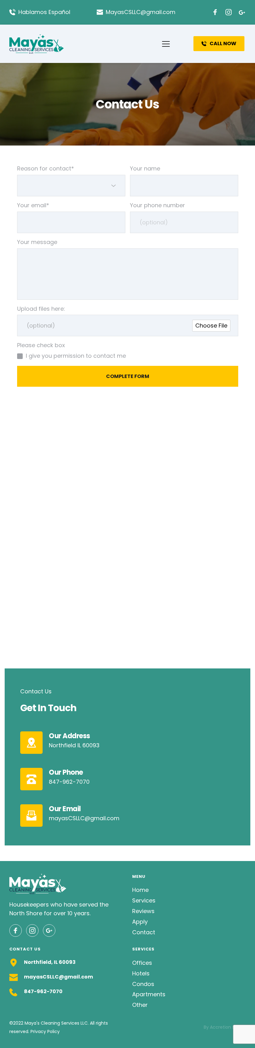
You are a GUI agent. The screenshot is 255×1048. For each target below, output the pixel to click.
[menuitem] (189, 890)
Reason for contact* (45, 168)
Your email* (33, 205)
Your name (145, 168)
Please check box (41, 345)
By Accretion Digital (225, 1027)
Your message (37, 242)
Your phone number (157, 205)
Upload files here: (41, 309)
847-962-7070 (43, 991)
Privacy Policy (45, 1031)
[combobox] (71, 185)
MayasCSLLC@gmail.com (140, 12)
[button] (166, 44)
